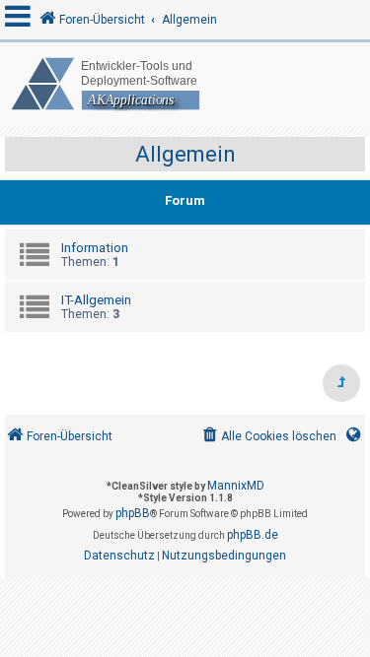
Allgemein (185, 154)
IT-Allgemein (96, 300)
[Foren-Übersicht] (185, 84)
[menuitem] (267, 437)
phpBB (132, 513)
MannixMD (235, 486)
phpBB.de (252, 535)
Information (94, 247)
